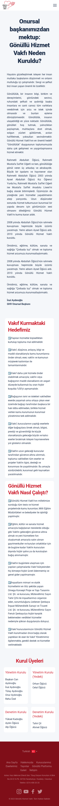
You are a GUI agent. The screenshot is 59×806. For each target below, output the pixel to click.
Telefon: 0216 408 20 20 (29, 783)
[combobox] (29, 751)
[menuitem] (12, 762)
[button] (55, 5)
